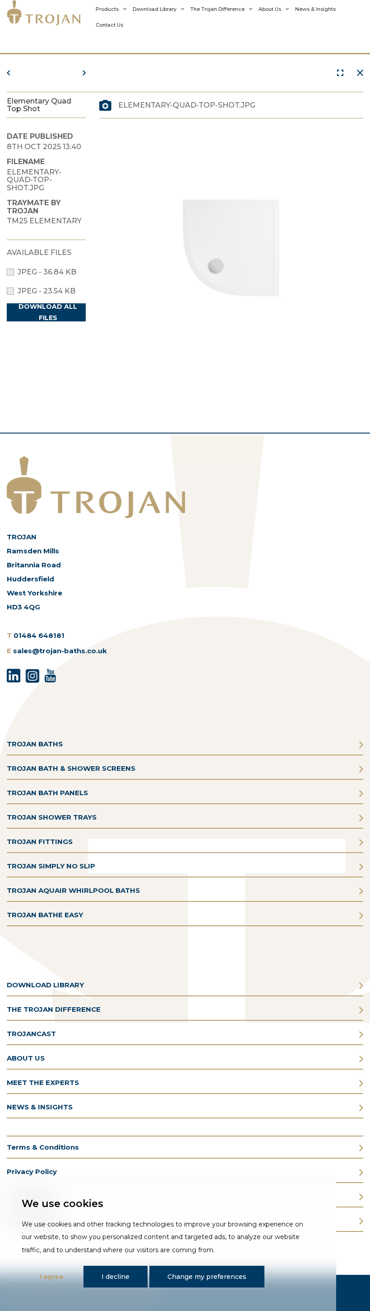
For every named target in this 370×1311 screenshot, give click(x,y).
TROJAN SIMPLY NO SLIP (51, 866)
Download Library (154, 9)
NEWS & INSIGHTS (40, 1107)
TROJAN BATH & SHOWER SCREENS (71, 768)
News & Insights (315, 9)
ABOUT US (26, 1058)
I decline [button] (116, 1277)
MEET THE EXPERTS (43, 1082)
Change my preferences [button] (206, 1277)
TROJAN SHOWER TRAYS (52, 817)
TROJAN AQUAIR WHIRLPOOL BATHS (73, 890)
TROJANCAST (31, 1033)
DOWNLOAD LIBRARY (45, 985)
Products (107, 9)
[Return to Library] (360, 73)
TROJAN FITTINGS (40, 841)
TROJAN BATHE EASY (45, 914)
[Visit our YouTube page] (50, 674)
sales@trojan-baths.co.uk (60, 650)
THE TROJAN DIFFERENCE (54, 1009)
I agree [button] (52, 1277)
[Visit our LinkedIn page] (13, 674)
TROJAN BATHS (35, 744)
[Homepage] (43, 16)
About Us (270, 9)
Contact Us (109, 25)
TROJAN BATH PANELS (47, 792)
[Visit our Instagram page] (32, 674)
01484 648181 (39, 635)
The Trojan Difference (217, 9)
